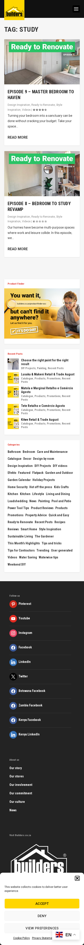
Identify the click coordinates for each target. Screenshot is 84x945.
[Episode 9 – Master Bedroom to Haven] (42, 61)
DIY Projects (28, 368)
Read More (18, 137)
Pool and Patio (61, 501)
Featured (24, 473)
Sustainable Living (20, 536)
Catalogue (27, 378)
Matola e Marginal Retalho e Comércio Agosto (47, 390)
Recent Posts (56, 368)
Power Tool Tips (18, 508)
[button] (77, 878)
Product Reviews (42, 508)
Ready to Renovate (43, 104)
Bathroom (14, 452)
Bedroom (29, 452)
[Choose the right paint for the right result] (13, 364)
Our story (15, 768)
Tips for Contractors (21, 550)
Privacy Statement (43, 938)
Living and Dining (58, 494)
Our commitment (20, 793)
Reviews (13, 529)
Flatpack (37, 473)
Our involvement (20, 785)
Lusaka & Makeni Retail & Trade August (47, 374)
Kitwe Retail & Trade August (39, 419)
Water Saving (28, 557)
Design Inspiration (19, 104)
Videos (26, 109)
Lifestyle (38, 494)
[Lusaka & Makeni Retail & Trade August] (13, 378)
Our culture (17, 801)
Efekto (12, 473)
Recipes (59, 522)
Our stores (16, 776)
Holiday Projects (43, 480)
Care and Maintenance (52, 452)
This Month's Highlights (24, 543)
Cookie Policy (21, 938)
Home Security (18, 487)
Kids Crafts (61, 487)
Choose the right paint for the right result (44, 362)
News (33, 501)
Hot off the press (40, 487)
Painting (41, 368)
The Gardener (44, 536)
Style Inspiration (50, 529)
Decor (27, 458)
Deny (42, 916)
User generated (62, 550)
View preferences (42, 928)
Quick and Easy (59, 515)
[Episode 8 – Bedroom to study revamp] (42, 173)
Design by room (43, 458)
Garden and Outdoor (59, 473)
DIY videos (60, 466)
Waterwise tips (48, 557)
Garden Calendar (19, 480)
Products (39, 378)
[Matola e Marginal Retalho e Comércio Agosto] (13, 392)
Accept (42, 904)
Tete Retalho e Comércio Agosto (43, 406)
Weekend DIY (17, 564)
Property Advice (36, 515)
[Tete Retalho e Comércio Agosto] (13, 409)
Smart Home (29, 529)
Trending (43, 550)
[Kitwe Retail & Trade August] (13, 423)
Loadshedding (18, 501)
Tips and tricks (52, 543)
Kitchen (13, 494)
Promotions (53, 378)
